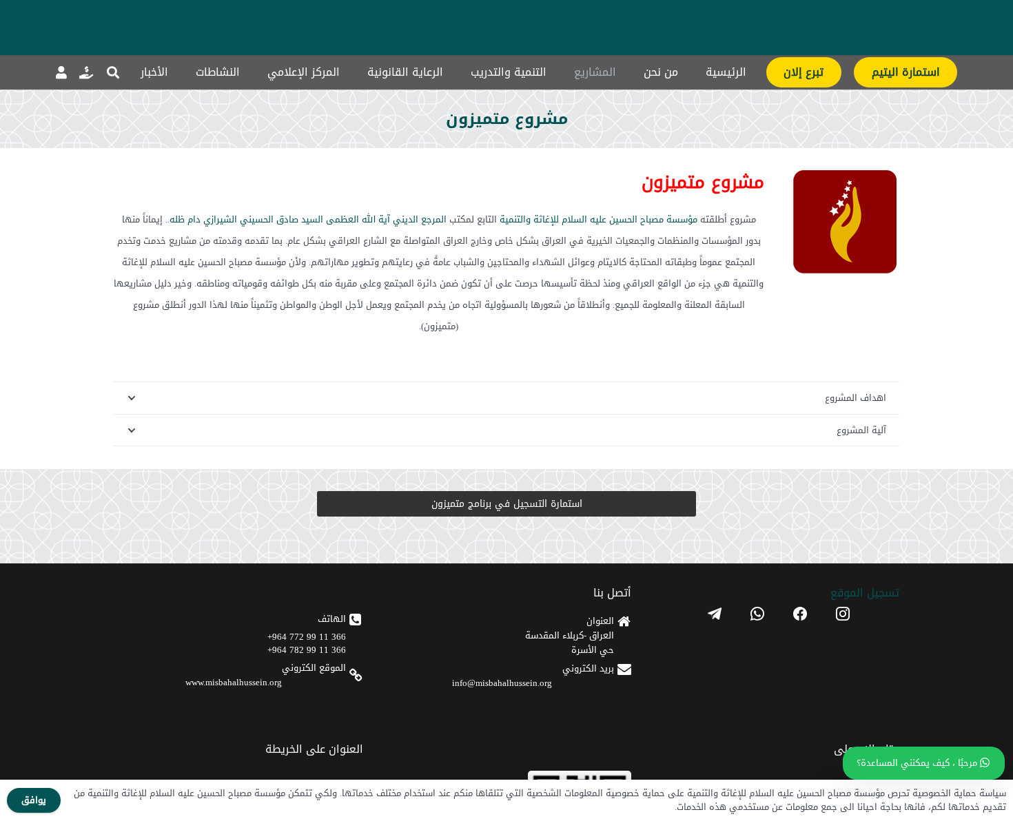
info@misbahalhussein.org (502, 683)
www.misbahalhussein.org (233, 682)
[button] (113, 72)
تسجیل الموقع (864, 592)
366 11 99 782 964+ (306, 649)
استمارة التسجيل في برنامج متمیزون (506, 504)
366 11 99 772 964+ (306, 636)
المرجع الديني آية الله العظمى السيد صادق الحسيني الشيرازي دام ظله (308, 219)
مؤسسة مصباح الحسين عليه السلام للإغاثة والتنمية (598, 219)
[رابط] (86, 72)
